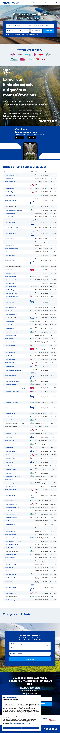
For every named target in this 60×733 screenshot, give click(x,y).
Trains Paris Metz (9, 447)
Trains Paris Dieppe (9, 413)
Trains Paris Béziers (9, 359)
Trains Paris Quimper (10, 489)
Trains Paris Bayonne (10, 593)
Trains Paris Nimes (9, 466)
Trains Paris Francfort (10, 286)
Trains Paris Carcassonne (11, 381)
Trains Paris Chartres (10, 233)
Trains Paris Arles (9, 338)
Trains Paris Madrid (9, 239)
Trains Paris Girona (9, 185)
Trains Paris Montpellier (11, 455)
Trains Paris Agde (9, 302)
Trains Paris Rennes (10, 213)
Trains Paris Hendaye (10, 564)
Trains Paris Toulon (9, 514)
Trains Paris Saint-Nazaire (11, 507)
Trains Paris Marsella (10, 273)
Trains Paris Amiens (10, 328)
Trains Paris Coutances (11, 402)
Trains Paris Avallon (9, 342)
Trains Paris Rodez (9, 495)
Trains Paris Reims (9, 255)
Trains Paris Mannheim (10, 578)
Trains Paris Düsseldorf (10, 561)
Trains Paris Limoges (10, 261)
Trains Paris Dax (8, 408)
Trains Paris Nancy (9, 600)
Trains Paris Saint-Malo (11, 504)
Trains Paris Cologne (10, 558)
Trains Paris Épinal (9, 417)
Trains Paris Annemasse (11, 332)
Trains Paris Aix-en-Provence (12, 541)
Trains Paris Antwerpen (11, 544)
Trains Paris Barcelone (10, 175)
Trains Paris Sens (9, 311)
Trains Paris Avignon (10, 345)
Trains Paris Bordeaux (10, 314)
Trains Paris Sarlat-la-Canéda (13, 210)
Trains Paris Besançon (10, 356)
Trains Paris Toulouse (10, 517)
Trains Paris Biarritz (9, 283)
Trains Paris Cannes (10, 375)
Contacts (44, 718)
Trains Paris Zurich (9, 524)
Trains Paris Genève (10, 252)
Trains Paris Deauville (10, 587)
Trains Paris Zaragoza (10, 531)
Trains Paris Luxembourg (11, 574)
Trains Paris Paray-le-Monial (12, 476)
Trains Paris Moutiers (10, 458)
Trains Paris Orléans (10, 469)
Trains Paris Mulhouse (10, 293)
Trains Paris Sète (9, 321)
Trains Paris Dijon (9, 270)
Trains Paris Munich (9, 582)
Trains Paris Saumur (10, 501)
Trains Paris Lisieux (9, 222)
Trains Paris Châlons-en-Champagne (15, 388)
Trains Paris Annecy (10, 195)
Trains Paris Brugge (9, 290)
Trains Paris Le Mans (10, 430)
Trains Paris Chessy (10, 276)
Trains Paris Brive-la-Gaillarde (12, 370)
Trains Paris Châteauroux (11, 391)
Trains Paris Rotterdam (11, 242)
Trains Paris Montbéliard (11, 280)
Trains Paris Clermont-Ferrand (13, 228)
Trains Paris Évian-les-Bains (12, 420)
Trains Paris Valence (10, 307)
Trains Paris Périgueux (10, 483)
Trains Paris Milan (9, 188)
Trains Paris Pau (8, 480)
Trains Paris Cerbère (10, 384)
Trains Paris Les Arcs (10, 433)
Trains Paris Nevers (9, 462)
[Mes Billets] (40, 2)
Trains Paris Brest (9, 362)
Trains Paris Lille (8, 437)
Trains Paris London (9, 571)
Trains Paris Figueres (10, 192)
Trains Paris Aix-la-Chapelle (12, 538)
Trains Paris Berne (9, 352)
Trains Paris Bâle (9, 548)
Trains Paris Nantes (9, 181)
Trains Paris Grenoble (10, 325)
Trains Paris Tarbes (9, 511)
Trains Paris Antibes (10, 335)
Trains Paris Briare (9, 366)
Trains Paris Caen (9, 245)
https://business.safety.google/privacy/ (20, 723)
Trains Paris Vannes (10, 521)
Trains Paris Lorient (9, 440)
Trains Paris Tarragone (10, 534)
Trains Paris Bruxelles (10, 554)
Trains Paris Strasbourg (11, 296)
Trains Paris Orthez (9, 473)
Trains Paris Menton (10, 444)
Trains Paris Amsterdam (11, 248)
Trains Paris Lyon (9, 178)
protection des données (45, 709)
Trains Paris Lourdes (10, 200)
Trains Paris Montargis (10, 451)
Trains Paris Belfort (9, 349)
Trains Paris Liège (9, 567)
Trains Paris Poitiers (10, 486)
